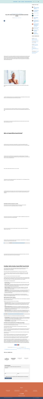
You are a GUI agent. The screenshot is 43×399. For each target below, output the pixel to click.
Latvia (24, 395)
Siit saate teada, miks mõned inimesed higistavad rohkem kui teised (36, 21)
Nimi (5, 373)
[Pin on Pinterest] (17, 344)
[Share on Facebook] (15, 344)
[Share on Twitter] (16, 344)
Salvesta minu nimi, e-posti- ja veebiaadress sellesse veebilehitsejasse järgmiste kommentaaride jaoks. (17, 376)
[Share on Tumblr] (18, 344)
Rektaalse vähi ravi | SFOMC (35, 42)
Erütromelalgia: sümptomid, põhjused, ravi (35, 45)
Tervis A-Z (17, 13)
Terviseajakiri (20, 13)
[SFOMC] (8, 1)
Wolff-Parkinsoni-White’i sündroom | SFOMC (36, 18)
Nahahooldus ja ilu (14, 13)
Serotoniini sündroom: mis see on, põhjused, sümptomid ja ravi (35, 39)
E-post (18, 373)
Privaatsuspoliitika (28, 1)
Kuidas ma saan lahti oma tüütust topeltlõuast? (36, 30)
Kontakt (22, 1)
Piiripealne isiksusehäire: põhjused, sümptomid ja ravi (35, 52)
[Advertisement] (17, 9)
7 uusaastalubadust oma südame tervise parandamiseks (13, 358)
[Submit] (38, 1)
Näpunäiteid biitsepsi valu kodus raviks (36, 28)
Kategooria (15, 1)
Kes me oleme (35, 390)
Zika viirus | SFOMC (36, 15)
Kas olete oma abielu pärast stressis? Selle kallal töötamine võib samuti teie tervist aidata (36, 24)
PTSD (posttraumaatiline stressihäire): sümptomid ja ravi (35, 48)
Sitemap (26, 390)
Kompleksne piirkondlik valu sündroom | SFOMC (36, 33)
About (19, 1)
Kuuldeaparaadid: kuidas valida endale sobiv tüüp (11, 349)
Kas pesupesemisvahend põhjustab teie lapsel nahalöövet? (6, 359)
